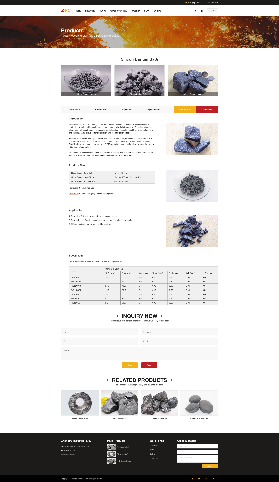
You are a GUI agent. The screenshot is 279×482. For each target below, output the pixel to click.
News (147, 11)
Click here (73, 193)
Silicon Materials (90, 35)
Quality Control (118, 11)
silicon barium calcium (112, 141)
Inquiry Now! (116, 261)
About (103, 11)
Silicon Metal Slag (159, 418)
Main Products (116, 440)
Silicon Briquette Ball (199, 418)
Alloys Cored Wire (80, 418)
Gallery (135, 11)
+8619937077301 (212, 3)
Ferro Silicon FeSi (119, 418)
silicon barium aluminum (140, 141)
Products (90, 11)
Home (78, 11)
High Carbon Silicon (124, 461)
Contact (158, 11)
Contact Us (154, 458)
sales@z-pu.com (193, 3)
